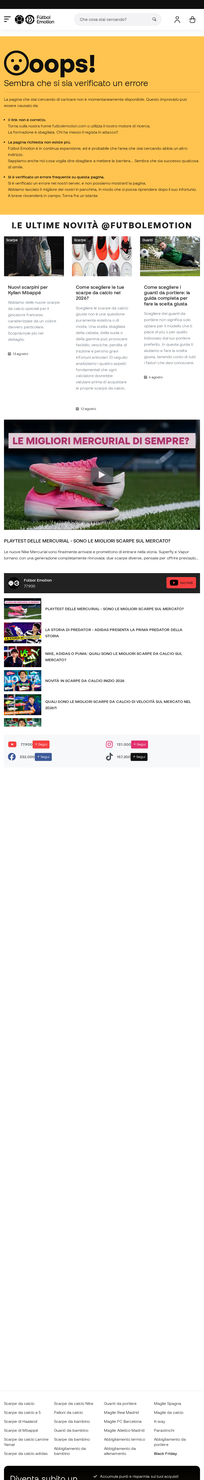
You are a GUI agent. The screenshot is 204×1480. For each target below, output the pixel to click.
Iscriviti (186, 582)
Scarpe (12, 240)
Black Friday (165, 1453)
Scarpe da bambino (72, 1421)
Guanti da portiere (120, 1403)
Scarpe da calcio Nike (73, 1403)
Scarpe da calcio (19, 1403)
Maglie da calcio (168, 1412)
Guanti (147, 240)
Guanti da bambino (71, 1430)
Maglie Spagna (167, 1403)
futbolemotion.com (69, 126)
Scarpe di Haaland (20, 1421)
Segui (42, 744)
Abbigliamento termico (124, 1439)
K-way (159, 1421)
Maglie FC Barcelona (123, 1421)
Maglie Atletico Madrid (124, 1430)
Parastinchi (164, 1430)
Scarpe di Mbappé (21, 1430)
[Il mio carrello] (192, 19)
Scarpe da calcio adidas (26, 1453)
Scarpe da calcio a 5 (22, 1412)
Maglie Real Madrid (121, 1412)
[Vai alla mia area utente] (177, 19)
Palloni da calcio (68, 1412)
